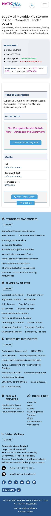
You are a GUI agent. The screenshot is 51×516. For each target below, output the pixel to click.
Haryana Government (35, 372)
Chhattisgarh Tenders (13, 322)
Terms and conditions (25, 508)
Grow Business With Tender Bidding (19, 452)
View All (7, 224)
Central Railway (38, 381)
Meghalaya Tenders (12, 331)
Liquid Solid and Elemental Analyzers (20, 258)
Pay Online (8, 489)
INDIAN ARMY (37, 351)
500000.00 (10, 185)
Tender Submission (11, 405)
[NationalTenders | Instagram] (34, 482)
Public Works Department (14, 351)
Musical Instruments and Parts (17, 254)
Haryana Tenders (25, 308)
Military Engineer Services (32, 355)
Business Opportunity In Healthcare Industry (24, 459)
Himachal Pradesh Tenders (15, 313)
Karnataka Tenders (34, 327)
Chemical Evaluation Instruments (18, 267)
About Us (31, 402)
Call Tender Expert (26, 196)
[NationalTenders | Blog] (28, 482)
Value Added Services (13, 411)
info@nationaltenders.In (22, 474)
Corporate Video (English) (15, 446)
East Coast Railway (11, 386)
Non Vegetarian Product (14, 240)
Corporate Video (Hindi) (14, 449)
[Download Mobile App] (18, 490)
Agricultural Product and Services (18, 231)
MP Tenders (30, 299)
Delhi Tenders (8, 304)
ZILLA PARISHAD (9, 355)
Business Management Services (18, 249)
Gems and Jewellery (12, 244)
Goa (8, 50)
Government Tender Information (18, 455)
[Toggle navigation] (45, 4)
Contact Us (33, 424)
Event (30, 405)
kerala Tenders (35, 322)
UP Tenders (7, 308)
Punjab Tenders (27, 304)
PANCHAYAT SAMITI (11, 372)
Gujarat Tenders (35, 294)
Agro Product (8, 235)
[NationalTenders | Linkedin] (16, 482)
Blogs (30, 418)
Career (30, 408)
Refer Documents (13, 167)
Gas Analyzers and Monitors (16, 263)
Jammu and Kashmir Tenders (16, 317)
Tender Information (11, 408)
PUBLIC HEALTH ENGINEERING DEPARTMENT (22, 360)
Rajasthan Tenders (11, 299)
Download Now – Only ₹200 (25, 142)
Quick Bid (27, 203)
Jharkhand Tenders (11, 327)
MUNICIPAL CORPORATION (14, 381)
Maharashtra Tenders (12, 294)
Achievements (34, 421)
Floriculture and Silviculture (32, 235)
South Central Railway (13, 377)
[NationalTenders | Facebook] (4, 482)
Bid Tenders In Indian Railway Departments (23, 462)
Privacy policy (25, 511)
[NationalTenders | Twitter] (10, 482)
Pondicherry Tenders (35, 331)
